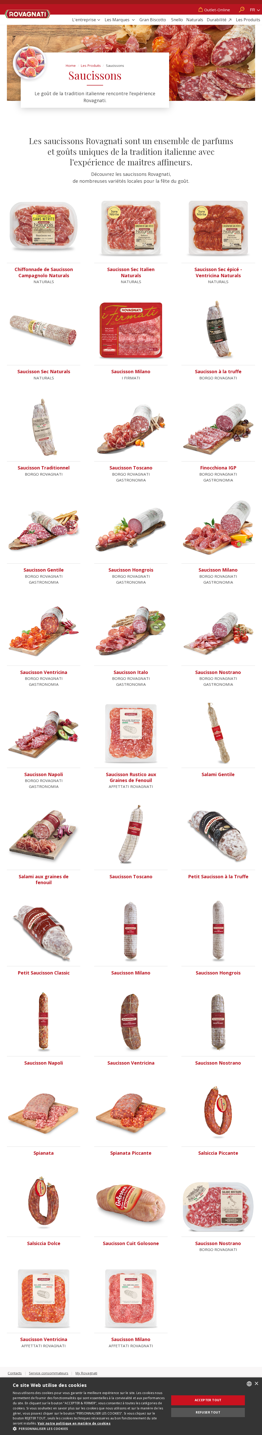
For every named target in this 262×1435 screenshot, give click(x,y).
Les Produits (248, 20)
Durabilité (217, 20)
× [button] (256, 1384)
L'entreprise (84, 20)
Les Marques (117, 20)
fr (253, 10)
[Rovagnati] (27, 13)
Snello (177, 20)
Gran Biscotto (152, 20)
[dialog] (131, 1406)
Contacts (15, 1373)
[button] (89, 1428)
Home (71, 65)
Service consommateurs (48, 1373)
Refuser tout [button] (208, 1412)
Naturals (194, 20)
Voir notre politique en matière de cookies (74, 1423)
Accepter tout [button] (208, 1400)
